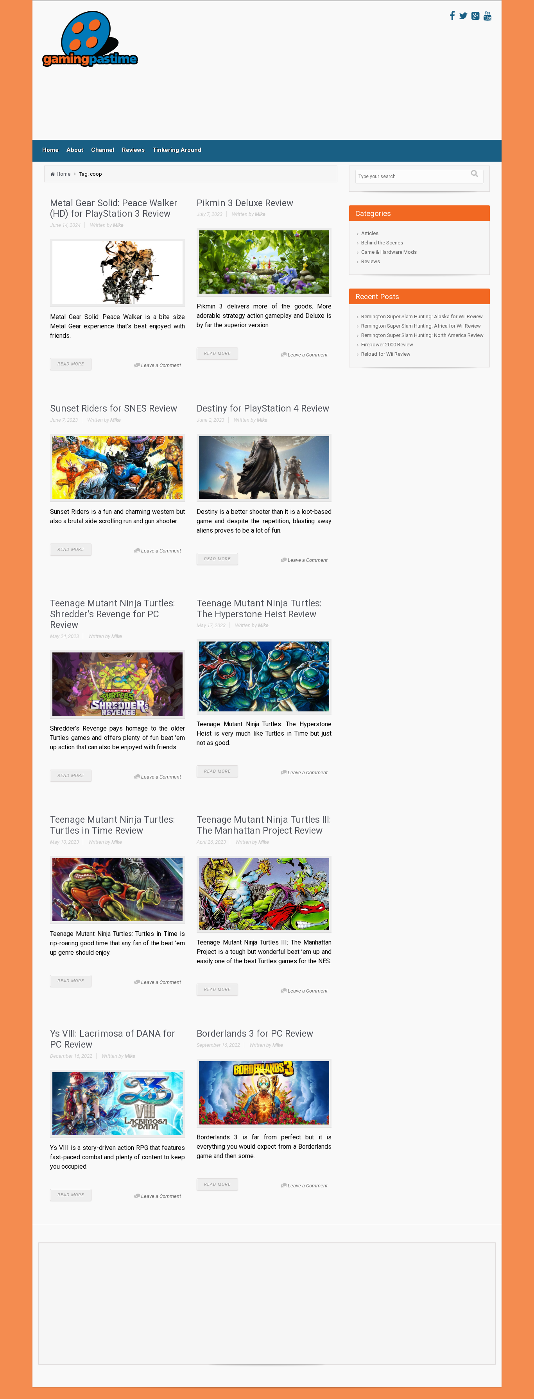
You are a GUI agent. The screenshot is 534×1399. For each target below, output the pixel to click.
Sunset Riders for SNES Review (113, 408)
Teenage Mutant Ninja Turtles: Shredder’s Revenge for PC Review (112, 614)
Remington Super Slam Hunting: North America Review (422, 335)
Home (50, 149)
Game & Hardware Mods (389, 252)
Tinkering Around (176, 149)
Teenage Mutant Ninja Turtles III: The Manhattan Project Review (264, 825)
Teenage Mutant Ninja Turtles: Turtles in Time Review (112, 825)
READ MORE (70, 364)
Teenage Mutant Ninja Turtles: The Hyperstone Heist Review (259, 609)
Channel (102, 149)
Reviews (133, 149)
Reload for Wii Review (385, 354)
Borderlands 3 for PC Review (255, 1033)
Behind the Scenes (382, 243)
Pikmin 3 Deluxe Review (245, 203)
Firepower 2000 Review (387, 345)
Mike (118, 225)
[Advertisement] (294, 75)
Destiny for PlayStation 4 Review (263, 408)
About (74, 149)
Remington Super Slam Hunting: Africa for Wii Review (421, 326)
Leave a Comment (161, 365)
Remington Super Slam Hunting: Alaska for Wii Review (422, 316)
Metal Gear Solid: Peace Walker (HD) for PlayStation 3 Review (113, 208)
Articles (369, 233)
